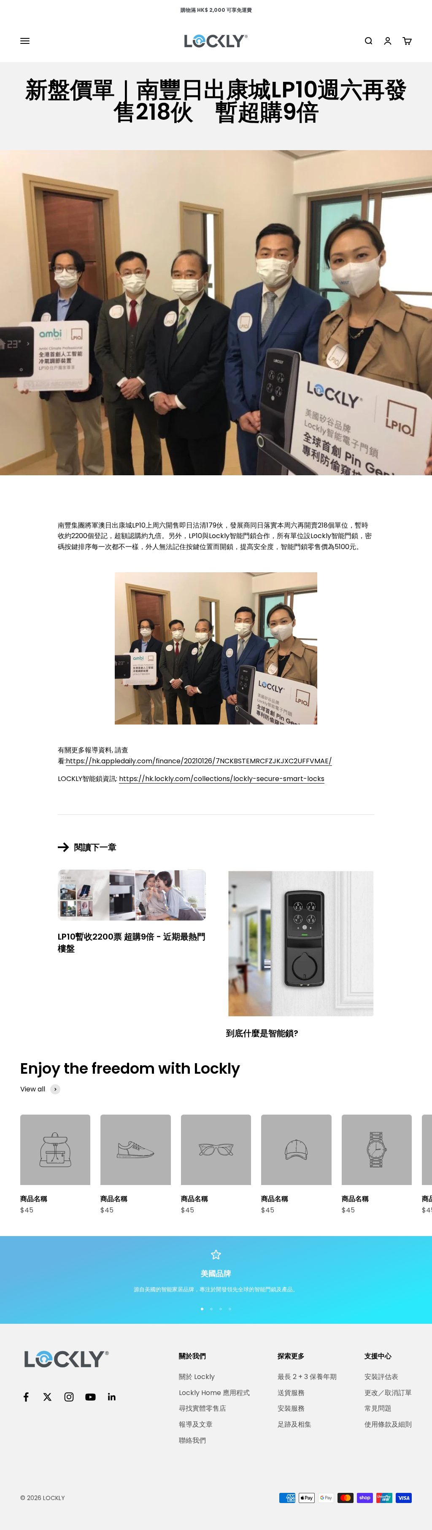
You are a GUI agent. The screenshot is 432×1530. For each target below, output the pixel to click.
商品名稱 (33, 1199)
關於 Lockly (197, 1377)
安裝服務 (291, 1408)
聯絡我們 (192, 1440)
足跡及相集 (294, 1424)
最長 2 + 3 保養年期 (307, 1377)
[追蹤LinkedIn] (112, 1397)
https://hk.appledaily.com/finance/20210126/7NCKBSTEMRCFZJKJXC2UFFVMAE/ (199, 761)
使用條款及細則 (388, 1424)
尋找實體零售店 (202, 1408)
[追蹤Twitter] (47, 1397)
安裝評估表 (381, 1377)
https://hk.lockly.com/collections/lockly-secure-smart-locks (221, 779)
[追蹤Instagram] (69, 1397)
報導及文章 (196, 1424)
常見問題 (378, 1408)
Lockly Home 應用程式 (214, 1393)
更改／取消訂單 (388, 1393)
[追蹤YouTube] (90, 1397)
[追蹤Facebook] (26, 1397)
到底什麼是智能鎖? (262, 1033)
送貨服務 (291, 1393)
